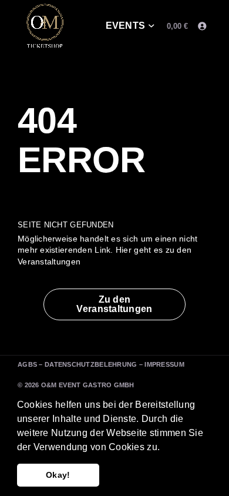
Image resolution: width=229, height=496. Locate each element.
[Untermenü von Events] (151, 26)
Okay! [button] (58, 475)
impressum (164, 364)
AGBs (27, 364)
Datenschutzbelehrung (91, 364)
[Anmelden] (201, 26)
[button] (164, 448)
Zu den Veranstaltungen (114, 304)
